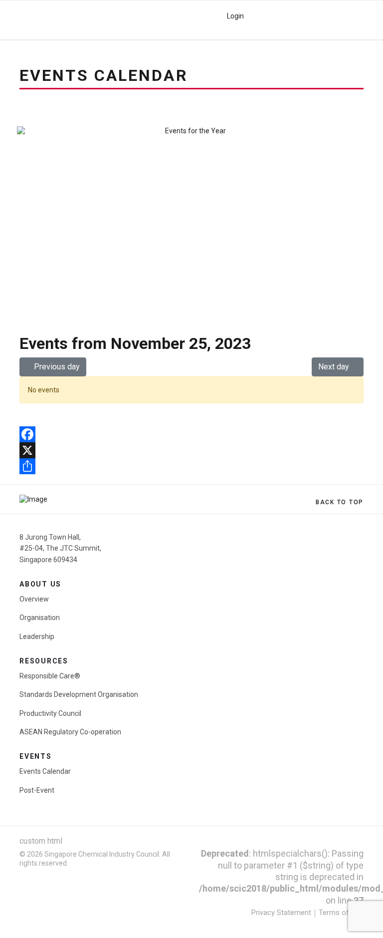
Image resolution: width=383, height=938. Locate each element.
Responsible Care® (49, 676)
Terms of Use (341, 912)
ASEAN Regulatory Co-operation (70, 732)
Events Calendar (45, 771)
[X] (191, 450)
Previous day (56, 366)
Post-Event (36, 790)
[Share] (191, 466)
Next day (334, 366)
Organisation (39, 618)
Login (235, 16)
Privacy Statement (281, 912)
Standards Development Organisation (78, 694)
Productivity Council (50, 713)
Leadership (36, 636)
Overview (34, 599)
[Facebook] (191, 434)
